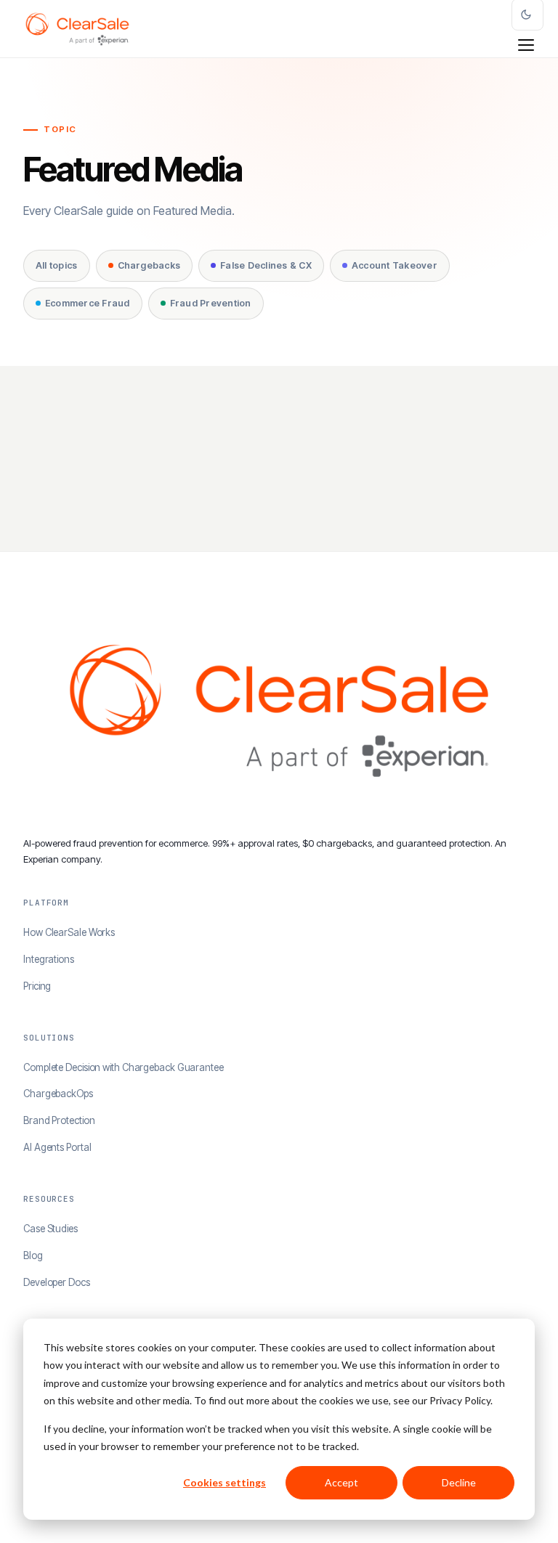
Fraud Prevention (210, 303)
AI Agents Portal (57, 1147)
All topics (57, 265)
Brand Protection (58, 1120)
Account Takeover (394, 265)
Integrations (48, 959)
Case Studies (50, 1228)
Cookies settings (224, 1482)
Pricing (37, 986)
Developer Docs (56, 1282)
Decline (459, 1482)
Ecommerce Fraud (87, 303)
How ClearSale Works (69, 932)
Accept (341, 1482)
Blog (33, 1255)
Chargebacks (149, 265)
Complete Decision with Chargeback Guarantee (123, 1067)
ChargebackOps (58, 1093)
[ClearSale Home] (77, 29)
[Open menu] (526, 45)
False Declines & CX (266, 265)
